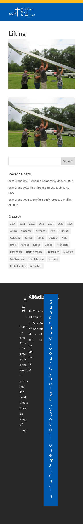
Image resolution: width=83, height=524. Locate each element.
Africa (13, 230)
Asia (53, 230)
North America (34, 251)
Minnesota (63, 244)
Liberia (48, 244)
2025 (60, 223)
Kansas (25, 244)
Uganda (53, 259)
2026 (70, 223)
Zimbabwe (36, 266)
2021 (22, 223)
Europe (28, 237)
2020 (12, 223)
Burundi (64, 230)
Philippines (53, 251)
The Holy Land (36, 259)
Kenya (37, 244)
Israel (13, 244)
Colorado (15, 237)
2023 (41, 223)
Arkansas (41, 230)
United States (17, 266)
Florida (40, 237)
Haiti (64, 237)
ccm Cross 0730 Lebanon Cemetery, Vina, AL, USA (40, 181)
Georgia (53, 237)
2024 (51, 223)
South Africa (17, 259)
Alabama (26, 230)
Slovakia (68, 251)
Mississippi (16, 251)
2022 (32, 223)
